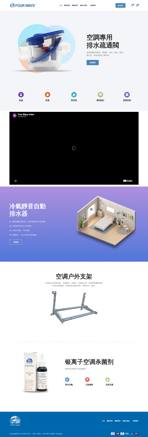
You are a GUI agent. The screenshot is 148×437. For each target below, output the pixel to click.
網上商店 (120, 5)
